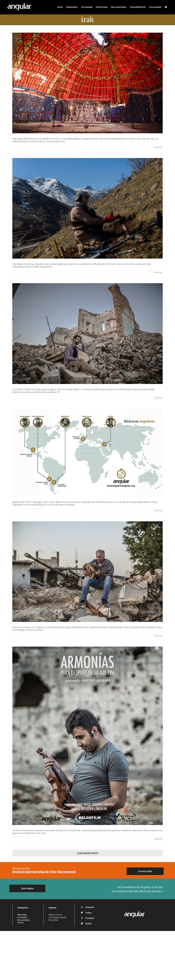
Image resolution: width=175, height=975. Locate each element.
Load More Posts (87, 853)
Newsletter (53, 920)
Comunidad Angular (57, 917)
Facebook (89, 918)
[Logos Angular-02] (134, 910)
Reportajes (22, 915)
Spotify (88, 923)
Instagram (89, 907)
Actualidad (22, 917)
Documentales (23, 920)
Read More (158, 147)
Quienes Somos (55, 915)
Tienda (20, 923)
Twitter (88, 913)
